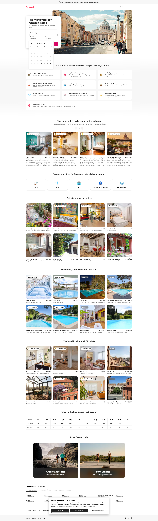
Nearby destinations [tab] (31, 490)
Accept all (60, 510)
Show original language (92, 2)
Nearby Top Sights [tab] (59, 490)
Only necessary (79, 510)
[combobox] (43, 33)
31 (31, 67)
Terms (44, 518)
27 (41, 63)
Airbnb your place (125, 7)
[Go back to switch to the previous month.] (31, 43)
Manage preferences (98, 510)
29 (47, 63)
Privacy (39, 518)
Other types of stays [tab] (45, 490)
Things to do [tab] (69, 490)
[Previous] (76, 128)
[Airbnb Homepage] (30, 7)
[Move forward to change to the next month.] (50, 43)
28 (44, 63)
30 (51, 63)
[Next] (82, 128)
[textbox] (36, 39)
